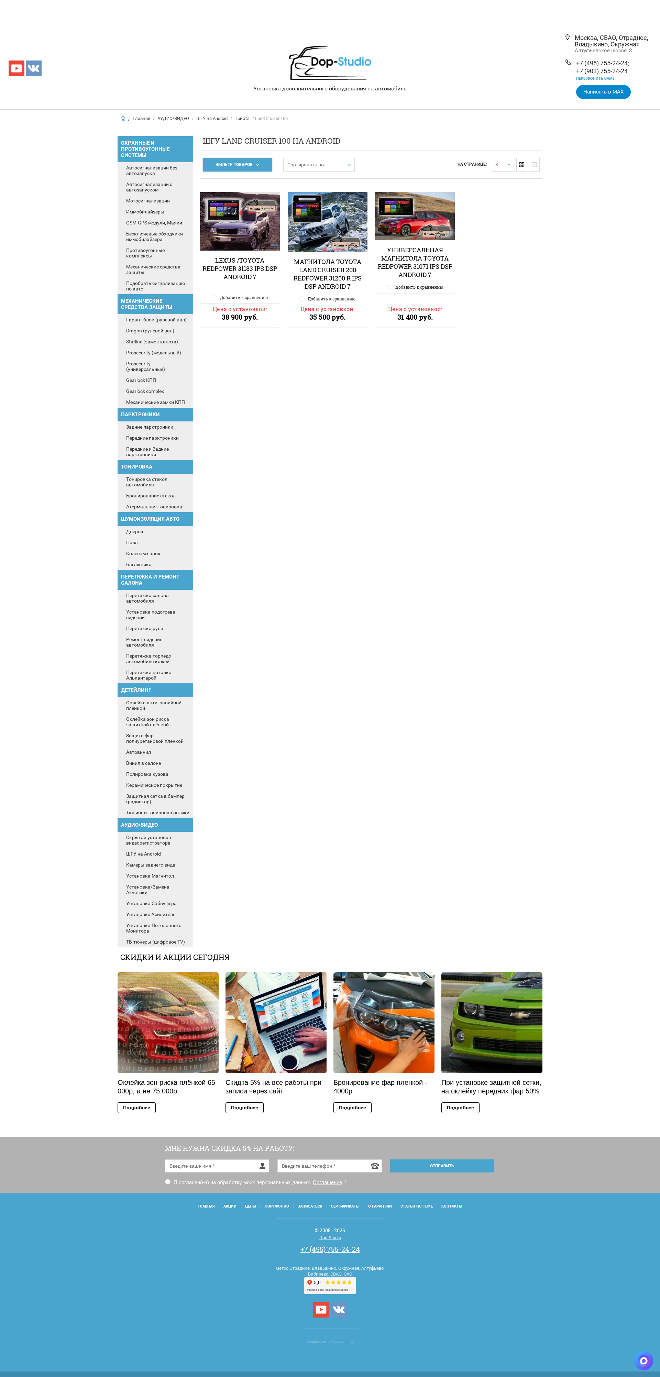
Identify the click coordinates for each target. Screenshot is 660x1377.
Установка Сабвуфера (151, 903)
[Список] (534, 165)
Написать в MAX (603, 92)
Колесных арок (143, 553)
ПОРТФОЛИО (277, 1206)
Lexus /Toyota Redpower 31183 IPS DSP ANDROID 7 (239, 268)
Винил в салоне (143, 763)
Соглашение (327, 1182)
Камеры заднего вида (150, 865)
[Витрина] (521, 165)
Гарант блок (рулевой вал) (156, 319)
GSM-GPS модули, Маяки (154, 222)
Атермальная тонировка (154, 506)
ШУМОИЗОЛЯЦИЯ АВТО (150, 519)
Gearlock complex (145, 391)
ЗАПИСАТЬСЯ (310, 1206)
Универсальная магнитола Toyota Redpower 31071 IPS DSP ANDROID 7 (415, 262)
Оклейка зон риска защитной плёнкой (147, 721)
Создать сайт (317, 1341)
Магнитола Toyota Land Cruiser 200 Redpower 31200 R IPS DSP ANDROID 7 (328, 273)
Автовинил (138, 752)
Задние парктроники (149, 427)
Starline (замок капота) (152, 341)
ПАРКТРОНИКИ (140, 414)
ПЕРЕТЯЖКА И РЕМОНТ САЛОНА (150, 580)
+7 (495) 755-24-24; (602, 63)
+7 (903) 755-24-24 (602, 71)
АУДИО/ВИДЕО (173, 118)
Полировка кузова (147, 774)
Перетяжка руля (144, 628)
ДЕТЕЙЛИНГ (136, 690)
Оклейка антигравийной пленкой (154, 705)
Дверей (134, 531)
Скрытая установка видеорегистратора (148, 840)
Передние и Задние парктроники (147, 451)
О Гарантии (380, 1206)
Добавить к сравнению (244, 297)
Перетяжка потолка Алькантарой (149, 675)
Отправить (442, 1166)
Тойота (242, 118)
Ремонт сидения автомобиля (144, 642)
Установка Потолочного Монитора (154, 928)
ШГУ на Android (212, 118)
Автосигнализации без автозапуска (151, 170)
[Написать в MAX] (643, 1360)
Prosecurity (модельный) (153, 352)
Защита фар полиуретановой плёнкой (155, 738)
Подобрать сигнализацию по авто (155, 285)
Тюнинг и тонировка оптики (157, 812)
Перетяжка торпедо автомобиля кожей (148, 658)
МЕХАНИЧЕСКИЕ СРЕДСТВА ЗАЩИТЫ (146, 304)
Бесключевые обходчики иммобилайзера (154, 236)
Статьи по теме (416, 1206)
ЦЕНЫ (250, 1206)
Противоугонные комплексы (145, 252)
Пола (132, 542)
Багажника (139, 564)
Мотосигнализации (148, 200)
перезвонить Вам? (595, 78)
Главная (141, 118)
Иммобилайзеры (145, 211)
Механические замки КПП (155, 402)
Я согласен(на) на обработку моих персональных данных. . (259, 1182)
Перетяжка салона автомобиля (147, 598)
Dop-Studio (330, 1237)
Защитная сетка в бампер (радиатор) (155, 798)
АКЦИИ (229, 1206)
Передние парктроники (152, 438)
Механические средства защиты (153, 269)
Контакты (451, 1206)
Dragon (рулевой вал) (150, 330)
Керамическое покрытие (154, 785)
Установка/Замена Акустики (147, 889)
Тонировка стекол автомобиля (146, 481)
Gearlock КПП (141, 380)
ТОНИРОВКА (136, 467)
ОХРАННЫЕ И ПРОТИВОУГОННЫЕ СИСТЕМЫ (145, 149)
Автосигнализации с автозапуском (149, 186)
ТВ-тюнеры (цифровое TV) (155, 942)
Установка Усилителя (151, 914)
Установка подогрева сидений (150, 614)
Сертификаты (345, 1206)
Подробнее (136, 1107)
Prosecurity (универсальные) (145, 366)
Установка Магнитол (150, 876)
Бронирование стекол (151, 495)
